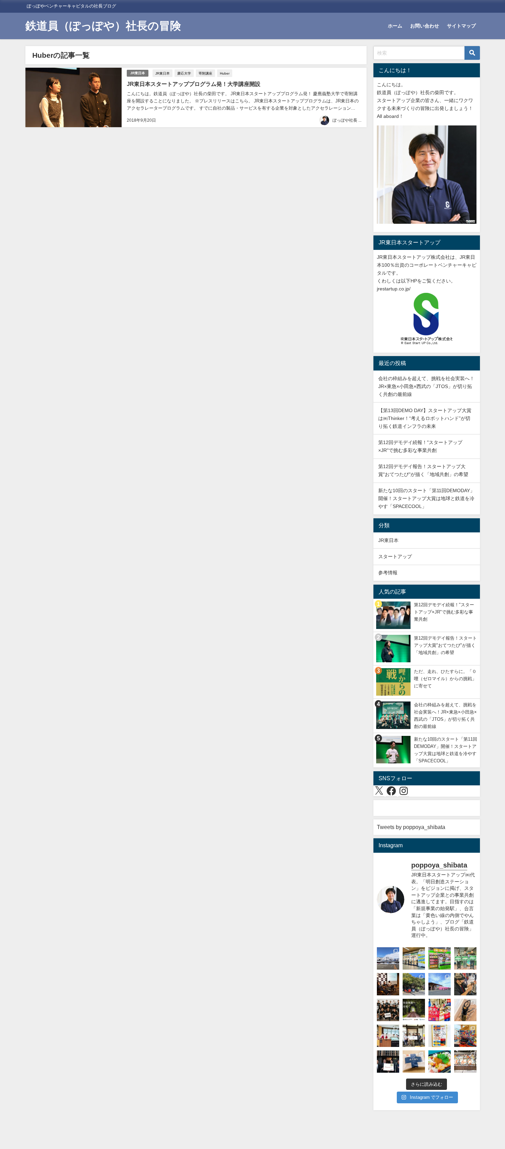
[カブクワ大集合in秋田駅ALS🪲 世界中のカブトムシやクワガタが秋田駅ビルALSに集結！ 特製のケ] (465, 1010)
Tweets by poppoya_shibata (411, 827)
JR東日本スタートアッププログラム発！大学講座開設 (193, 84)
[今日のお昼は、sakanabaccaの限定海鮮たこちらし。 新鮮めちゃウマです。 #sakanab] (439, 1061)
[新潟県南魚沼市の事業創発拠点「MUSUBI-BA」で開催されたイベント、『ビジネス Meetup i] (388, 958)
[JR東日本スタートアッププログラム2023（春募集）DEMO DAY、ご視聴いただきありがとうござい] (465, 958)
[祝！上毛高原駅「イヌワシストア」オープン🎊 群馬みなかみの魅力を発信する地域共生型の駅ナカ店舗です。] (414, 958)
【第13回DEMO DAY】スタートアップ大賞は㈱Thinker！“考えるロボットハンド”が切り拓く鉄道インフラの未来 (424, 418)
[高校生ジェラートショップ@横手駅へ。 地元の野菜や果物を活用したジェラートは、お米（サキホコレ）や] (388, 1036)
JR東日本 (137, 73)
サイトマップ (461, 25)
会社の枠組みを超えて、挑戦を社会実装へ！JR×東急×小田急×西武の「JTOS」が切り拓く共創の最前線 (426, 386)
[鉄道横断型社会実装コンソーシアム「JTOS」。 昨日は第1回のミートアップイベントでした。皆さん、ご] (388, 984)
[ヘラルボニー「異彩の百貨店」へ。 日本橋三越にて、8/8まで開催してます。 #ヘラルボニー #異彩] (465, 1036)
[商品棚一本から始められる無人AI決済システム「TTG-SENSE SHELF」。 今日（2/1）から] (439, 958)
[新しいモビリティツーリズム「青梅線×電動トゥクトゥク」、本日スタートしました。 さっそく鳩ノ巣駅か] (414, 984)
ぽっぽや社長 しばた (352, 120)
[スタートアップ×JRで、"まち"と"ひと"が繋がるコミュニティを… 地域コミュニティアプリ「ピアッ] (388, 1061)
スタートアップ (395, 556)
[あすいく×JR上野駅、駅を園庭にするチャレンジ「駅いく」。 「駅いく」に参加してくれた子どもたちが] (465, 1061)
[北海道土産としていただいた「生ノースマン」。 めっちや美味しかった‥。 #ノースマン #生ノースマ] (414, 1061)
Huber (224, 73)
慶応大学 (184, 73)
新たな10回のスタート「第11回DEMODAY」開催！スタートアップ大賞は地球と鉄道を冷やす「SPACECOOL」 (426, 498)
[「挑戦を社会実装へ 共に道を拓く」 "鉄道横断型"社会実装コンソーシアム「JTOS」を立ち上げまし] (414, 1010)
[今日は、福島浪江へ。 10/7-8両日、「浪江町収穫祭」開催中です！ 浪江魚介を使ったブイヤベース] (439, 984)
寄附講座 (205, 73)
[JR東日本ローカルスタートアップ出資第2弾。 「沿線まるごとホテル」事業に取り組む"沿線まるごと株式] (414, 1036)
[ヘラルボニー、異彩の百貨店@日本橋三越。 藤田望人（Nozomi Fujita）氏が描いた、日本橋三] (439, 1036)
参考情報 (387, 572)
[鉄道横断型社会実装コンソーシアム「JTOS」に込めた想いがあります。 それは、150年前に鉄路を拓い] (388, 1010)
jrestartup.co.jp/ (394, 288)
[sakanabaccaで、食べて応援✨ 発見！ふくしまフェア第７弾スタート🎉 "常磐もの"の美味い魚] (439, 1010)
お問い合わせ (424, 25)
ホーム (395, 25)
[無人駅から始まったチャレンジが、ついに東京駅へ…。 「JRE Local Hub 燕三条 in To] (465, 984)
